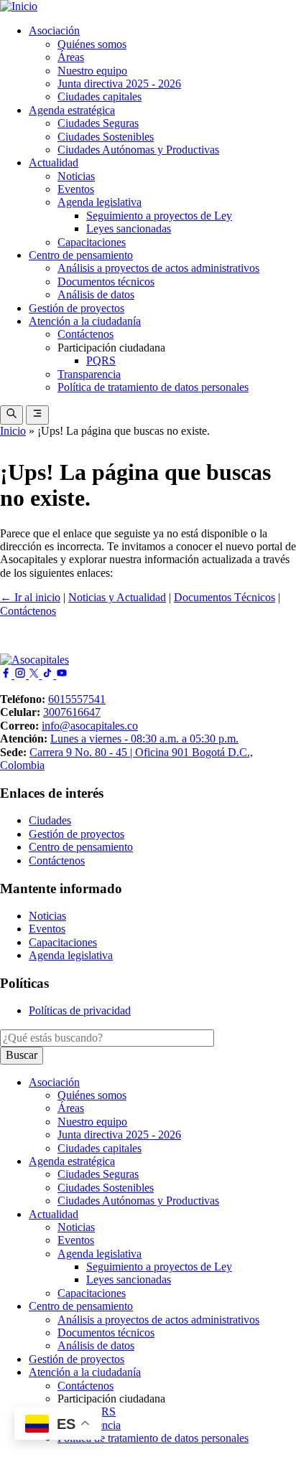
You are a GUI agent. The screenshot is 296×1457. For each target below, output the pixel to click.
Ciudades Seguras (98, 123)
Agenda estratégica (72, 110)
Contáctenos (85, 334)
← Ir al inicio (30, 597)
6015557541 (77, 699)
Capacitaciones (91, 242)
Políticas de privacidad (80, 1010)
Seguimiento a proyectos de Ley (159, 215)
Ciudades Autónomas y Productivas (138, 149)
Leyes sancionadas (128, 228)
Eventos (75, 189)
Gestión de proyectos (76, 308)
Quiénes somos (91, 44)
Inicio (13, 431)
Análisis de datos (95, 294)
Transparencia (89, 374)
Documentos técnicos (105, 281)
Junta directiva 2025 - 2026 (119, 83)
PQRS (101, 360)
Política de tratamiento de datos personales (153, 387)
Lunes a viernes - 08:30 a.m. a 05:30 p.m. (144, 738)
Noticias (76, 176)
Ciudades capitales (99, 96)
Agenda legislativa (99, 202)
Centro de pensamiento (81, 255)
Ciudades (50, 820)
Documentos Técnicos (224, 597)
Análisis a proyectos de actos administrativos (158, 268)
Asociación (54, 30)
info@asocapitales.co (90, 726)
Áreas (70, 57)
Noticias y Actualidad (117, 597)
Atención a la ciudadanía (85, 321)
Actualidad (53, 162)
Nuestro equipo (92, 71)
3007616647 (72, 712)
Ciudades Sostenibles (105, 137)
